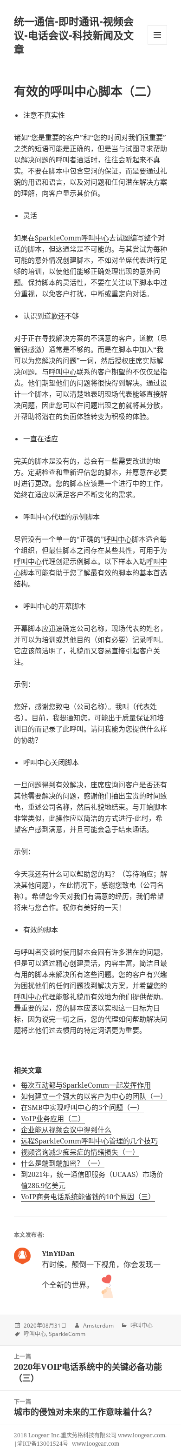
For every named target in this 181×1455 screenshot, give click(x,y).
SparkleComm (67, 1334)
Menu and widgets (157, 44)
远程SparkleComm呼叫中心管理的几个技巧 (89, 1140)
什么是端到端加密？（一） (62, 1163)
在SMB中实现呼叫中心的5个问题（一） (82, 1107)
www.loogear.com (95, 1444)
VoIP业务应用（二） (53, 1118)
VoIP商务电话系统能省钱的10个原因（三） (88, 1196)
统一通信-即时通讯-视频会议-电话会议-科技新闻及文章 (74, 35)
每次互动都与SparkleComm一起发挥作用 (86, 1085)
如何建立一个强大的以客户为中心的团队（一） (94, 1096)
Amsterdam (98, 1325)
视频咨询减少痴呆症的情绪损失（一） (80, 1151)
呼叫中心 (63, 371)
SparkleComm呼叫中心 (72, 237)
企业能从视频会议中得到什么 (66, 1129)
